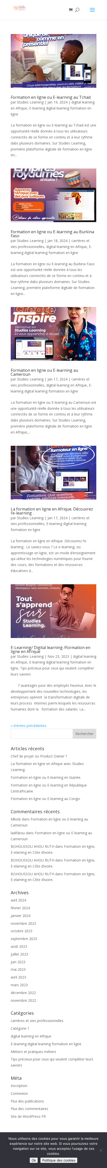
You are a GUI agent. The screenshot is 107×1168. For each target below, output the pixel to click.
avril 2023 (18, 977)
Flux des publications (27, 1101)
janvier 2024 (20, 915)
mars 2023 (19, 984)
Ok (34, 1160)
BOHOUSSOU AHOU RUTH (32, 846)
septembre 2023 (24, 938)
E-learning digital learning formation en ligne (46, 1044)
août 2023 (19, 946)
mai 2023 (18, 969)
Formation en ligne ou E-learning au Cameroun (44, 372)
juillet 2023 (19, 954)
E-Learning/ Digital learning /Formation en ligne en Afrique (50, 649)
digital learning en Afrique (66, 246)
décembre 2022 (23, 992)
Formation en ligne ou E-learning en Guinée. (46, 777)
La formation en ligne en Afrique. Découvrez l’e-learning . (52, 511)
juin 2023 (18, 962)
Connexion (19, 1093)
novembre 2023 (23, 923)
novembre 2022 (23, 1000)
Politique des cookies (58, 1160)
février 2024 (20, 908)
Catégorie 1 (20, 1028)
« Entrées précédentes (29, 725)
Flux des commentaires (29, 1108)
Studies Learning (30, 102)
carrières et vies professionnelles (37, 1020)
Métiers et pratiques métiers (33, 1051)
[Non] (100, 1150)
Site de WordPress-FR (28, 1116)
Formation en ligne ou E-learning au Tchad (51, 97)
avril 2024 (18, 900)
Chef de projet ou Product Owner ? (39, 756)
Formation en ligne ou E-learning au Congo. (46, 798)
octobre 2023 (21, 930)
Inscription (19, 1085)
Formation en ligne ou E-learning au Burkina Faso (52, 233)
